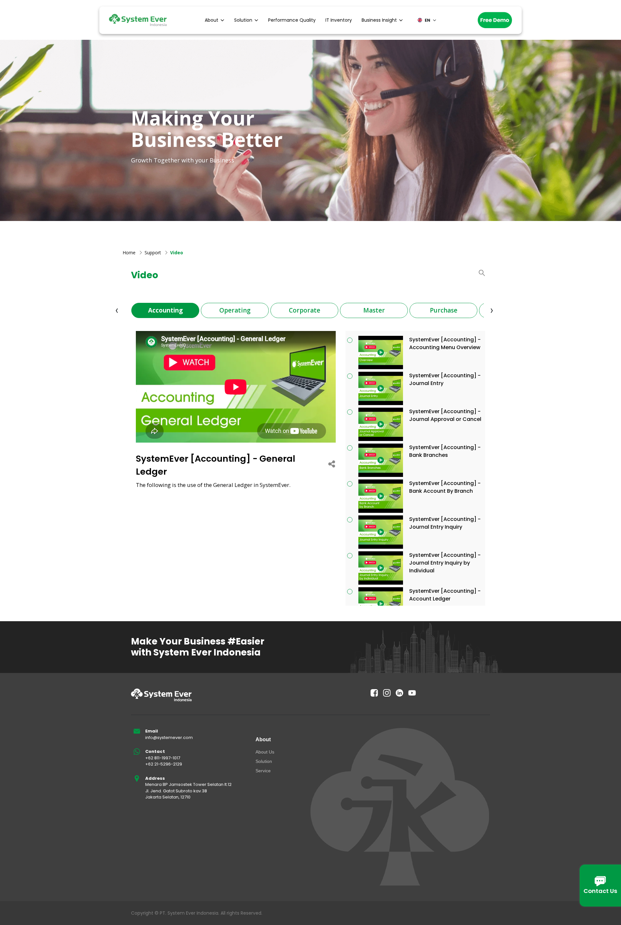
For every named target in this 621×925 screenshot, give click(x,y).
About (211, 20)
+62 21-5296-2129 (163, 764)
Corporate (304, 310)
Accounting (165, 310)
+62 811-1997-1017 (162, 758)
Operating (235, 310)
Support (153, 252)
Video (176, 252)
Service (263, 770)
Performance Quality (292, 20)
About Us (265, 751)
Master (374, 310)
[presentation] (117, 310)
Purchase (443, 310)
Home (129, 252)
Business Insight (379, 20)
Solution (243, 20)
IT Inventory (338, 20)
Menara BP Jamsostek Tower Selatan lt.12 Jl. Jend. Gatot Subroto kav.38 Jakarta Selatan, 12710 (188, 790)
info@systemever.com (169, 737)
